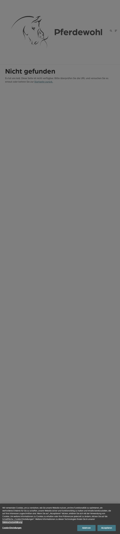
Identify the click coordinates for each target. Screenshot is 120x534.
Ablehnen (86, 528)
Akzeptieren (106, 528)
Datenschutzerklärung (12, 522)
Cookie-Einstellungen (12, 528)
